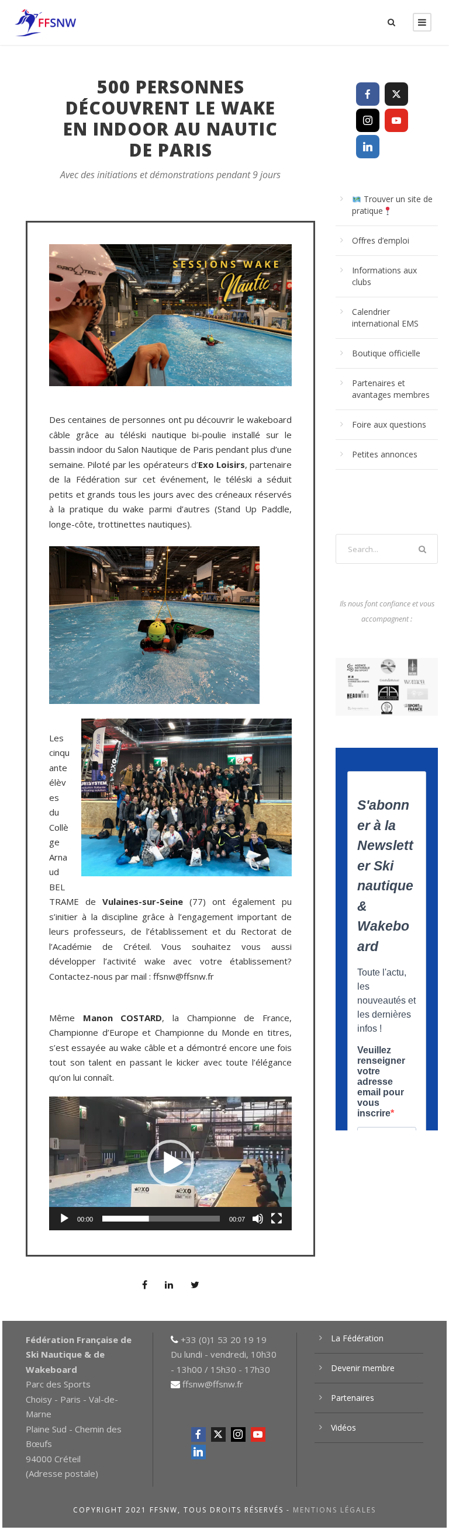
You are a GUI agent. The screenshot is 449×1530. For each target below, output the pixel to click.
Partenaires (352, 1397)
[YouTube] (396, 120)
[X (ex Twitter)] (396, 94)
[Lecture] (64, 1218)
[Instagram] (367, 120)
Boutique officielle (386, 353)
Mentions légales (334, 1510)
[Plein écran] (276, 1218)
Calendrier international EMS (385, 317)
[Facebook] (367, 94)
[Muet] (258, 1218)
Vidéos (343, 1427)
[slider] (161, 1219)
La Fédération (357, 1338)
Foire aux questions (389, 424)
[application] (170, 1163)
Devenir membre (363, 1367)
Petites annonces (384, 454)
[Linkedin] (367, 146)
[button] (170, 1163)
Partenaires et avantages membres (391, 388)
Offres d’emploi (380, 240)
